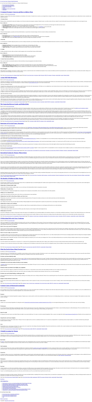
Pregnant (53, 75)
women (62, 75)
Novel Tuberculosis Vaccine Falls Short (9, 388)
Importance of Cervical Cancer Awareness (12, 123)
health (39, 75)
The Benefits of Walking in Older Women (11, 178)
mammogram (35, 377)
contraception (41, 216)
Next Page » (2, 379)
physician (46, 377)
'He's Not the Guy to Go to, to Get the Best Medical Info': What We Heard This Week (17, 383)
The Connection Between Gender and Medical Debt (14, 104)
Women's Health (16, 75)
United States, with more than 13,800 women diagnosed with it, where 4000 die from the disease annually (45, 127)
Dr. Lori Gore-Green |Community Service (10, 395)
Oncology (65, 150)
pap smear (43, 377)
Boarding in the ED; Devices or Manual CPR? (10, 386)
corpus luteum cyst (24, 259)
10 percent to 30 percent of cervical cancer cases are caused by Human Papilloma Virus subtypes (23, 141)
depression (45, 216)
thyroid (50, 377)
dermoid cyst (3, 264)
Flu (12, 75)
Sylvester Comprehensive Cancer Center (62, 175)
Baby (25, 75)
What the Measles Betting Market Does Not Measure (11, 387)
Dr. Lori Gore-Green (8, 75)
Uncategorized (16, 101)
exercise (38, 101)
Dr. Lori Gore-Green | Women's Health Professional (9, 1)
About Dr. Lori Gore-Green (9, 400)
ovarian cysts (55, 283)
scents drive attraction (51, 175)
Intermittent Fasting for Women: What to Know (13, 152)
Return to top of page (4, 398)
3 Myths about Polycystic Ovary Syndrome (12, 218)
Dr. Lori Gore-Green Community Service (9, 396)
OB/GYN (46, 75)
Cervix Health (35, 150)
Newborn (42, 75)
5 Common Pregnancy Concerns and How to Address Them (16, 12)
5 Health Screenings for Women (9, 331)
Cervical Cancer (29, 150)
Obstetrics (61, 150)
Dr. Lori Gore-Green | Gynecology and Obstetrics (11, 394)
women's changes (6, 176)
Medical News (5, 381)
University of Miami (81, 175)
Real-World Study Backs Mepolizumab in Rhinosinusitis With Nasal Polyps (15, 385)
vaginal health (58, 75)
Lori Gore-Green (53, 150)
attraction (31, 216)
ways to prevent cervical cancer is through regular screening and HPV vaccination (20, 147)
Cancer (25, 150)
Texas (71, 175)
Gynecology (36, 75)
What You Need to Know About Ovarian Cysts (13, 249)
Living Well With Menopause (8, 77)
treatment (75, 175)
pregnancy (50, 75)
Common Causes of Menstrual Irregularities (12, 285)
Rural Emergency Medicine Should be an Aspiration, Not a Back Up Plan (15, 384)
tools (45, 121)
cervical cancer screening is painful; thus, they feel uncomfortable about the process (22, 138)
